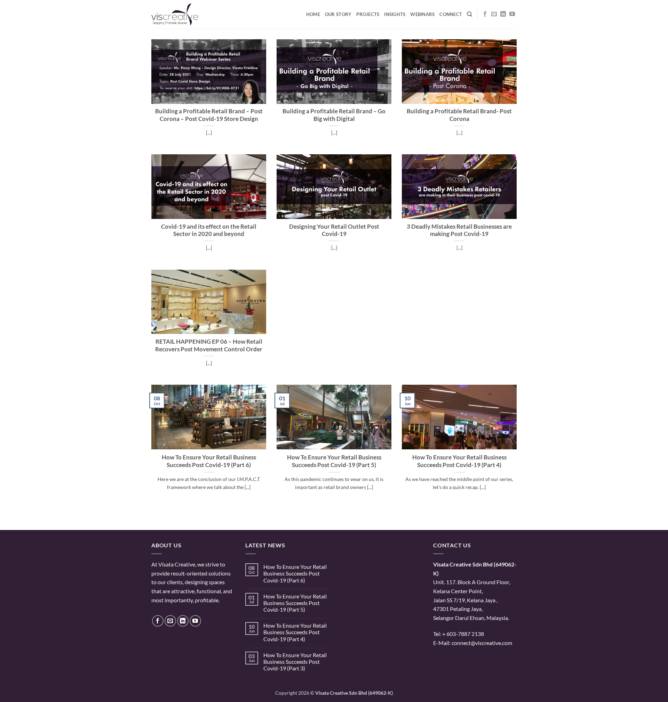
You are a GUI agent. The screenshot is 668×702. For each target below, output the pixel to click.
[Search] (469, 14)
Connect (450, 14)
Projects (367, 14)
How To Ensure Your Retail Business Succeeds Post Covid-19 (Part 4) (459, 461)
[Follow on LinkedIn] (503, 14)
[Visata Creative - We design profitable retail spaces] (186, 14)
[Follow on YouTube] (512, 14)
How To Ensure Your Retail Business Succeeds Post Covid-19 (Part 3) (295, 661)
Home (313, 14)
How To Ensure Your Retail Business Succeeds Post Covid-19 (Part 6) (209, 461)
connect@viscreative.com (482, 642)
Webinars (422, 14)
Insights (394, 14)
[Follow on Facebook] (485, 14)
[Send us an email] (494, 14)
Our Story (338, 14)
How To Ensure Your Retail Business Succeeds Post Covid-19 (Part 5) (334, 461)
